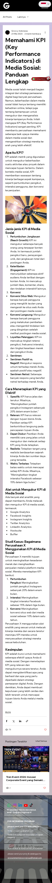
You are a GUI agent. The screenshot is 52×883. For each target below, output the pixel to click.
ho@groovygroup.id (22, 812)
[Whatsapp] (9, 805)
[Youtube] (26, 805)
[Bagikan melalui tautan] (27, 721)
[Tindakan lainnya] (45, 32)
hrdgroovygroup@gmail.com (20, 831)
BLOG (8, 712)
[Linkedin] (20, 805)
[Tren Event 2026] (26, 759)
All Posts (7, 16)
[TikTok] (31, 805)
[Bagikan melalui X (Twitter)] (13, 721)
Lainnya (21, 16)
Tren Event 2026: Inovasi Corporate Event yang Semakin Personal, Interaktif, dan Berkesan (25, 778)
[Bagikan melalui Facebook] (6, 721)
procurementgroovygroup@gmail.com (25, 858)
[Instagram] (14, 805)
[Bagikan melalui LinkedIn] (20, 721)
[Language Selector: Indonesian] (45, 4)
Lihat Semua (41, 741)
